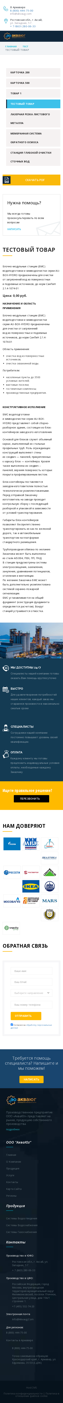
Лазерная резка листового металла (30, 119)
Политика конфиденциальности (23, 1393)
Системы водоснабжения (21, 1225)
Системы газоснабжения (21, 1232)
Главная (11, 46)
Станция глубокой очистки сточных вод (30, 157)
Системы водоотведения (21, 1218)
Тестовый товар (22, 103)
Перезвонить (30, 798)
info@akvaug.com (20, 13)
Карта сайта (14, 1189)
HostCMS (31, 1387)
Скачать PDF (35, 180)
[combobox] (31, 993)
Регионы (11, 1195)
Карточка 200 (19, 72)
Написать (14, 229)
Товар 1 (15, 93)
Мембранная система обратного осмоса (26, 138)
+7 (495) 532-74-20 (23, 1306)
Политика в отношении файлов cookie (37, 1395)
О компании (13, 1161)
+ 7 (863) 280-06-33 (23, 26)
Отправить (24, 1016)
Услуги (10, 1175)
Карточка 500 (19, 83)
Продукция (12, 1168)
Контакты (12, 1182)
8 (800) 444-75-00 (21, 10)
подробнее (13, 1129)
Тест (26, 46)
